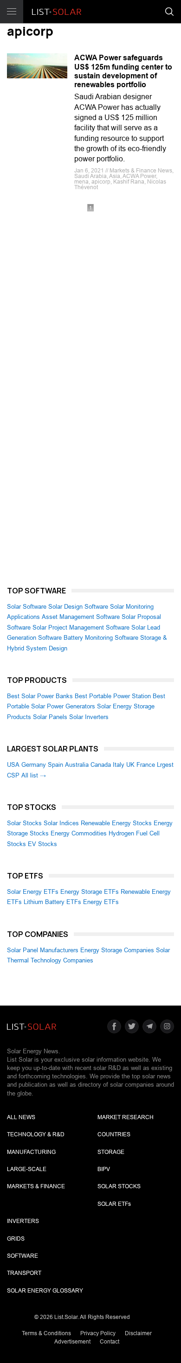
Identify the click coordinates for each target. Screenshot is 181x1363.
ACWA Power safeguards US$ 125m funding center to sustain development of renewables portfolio (123, 71)
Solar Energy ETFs (32, 891)
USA (13, 764)
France (145, 764)
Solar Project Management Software (80, 627)
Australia (77, 764)
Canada (100, 764)
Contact (109, 1341)
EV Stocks (42, 844)
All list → (33, 775)
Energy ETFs (101, 901)
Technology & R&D (36, 1134)
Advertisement (72, 1341)
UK (130, 764)
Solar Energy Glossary (45, 1290)
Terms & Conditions (46, 1333)
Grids (16, 1239)
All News (21, 1117)
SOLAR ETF (114, 1204)
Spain (55, 764)
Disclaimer (138, 1333)
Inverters (23, 1221)
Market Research (125, 1117)
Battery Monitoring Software (101, 637)
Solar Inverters (89, 716)
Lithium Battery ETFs (52, 901)
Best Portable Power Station (113, 696)
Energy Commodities (79, 833)
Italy (118, 764)
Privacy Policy (98, 1333)
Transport (24, 1273)
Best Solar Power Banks (40, 696)
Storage (110, 1152)
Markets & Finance (36, 1186)
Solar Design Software (78, 606)
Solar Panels (50, 716)
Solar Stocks (24, 823)
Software (22, 1256)
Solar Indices (61, 823)
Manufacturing (31, 1152)
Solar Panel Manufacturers (42, 950)
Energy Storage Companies (117, 950)
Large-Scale (26, 1169)
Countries (113, 1134)
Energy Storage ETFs (89, 891)
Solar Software (26, 606)
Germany (33, 764)
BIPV (103, 1169)
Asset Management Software (81, 616)
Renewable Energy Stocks (116, 823)
